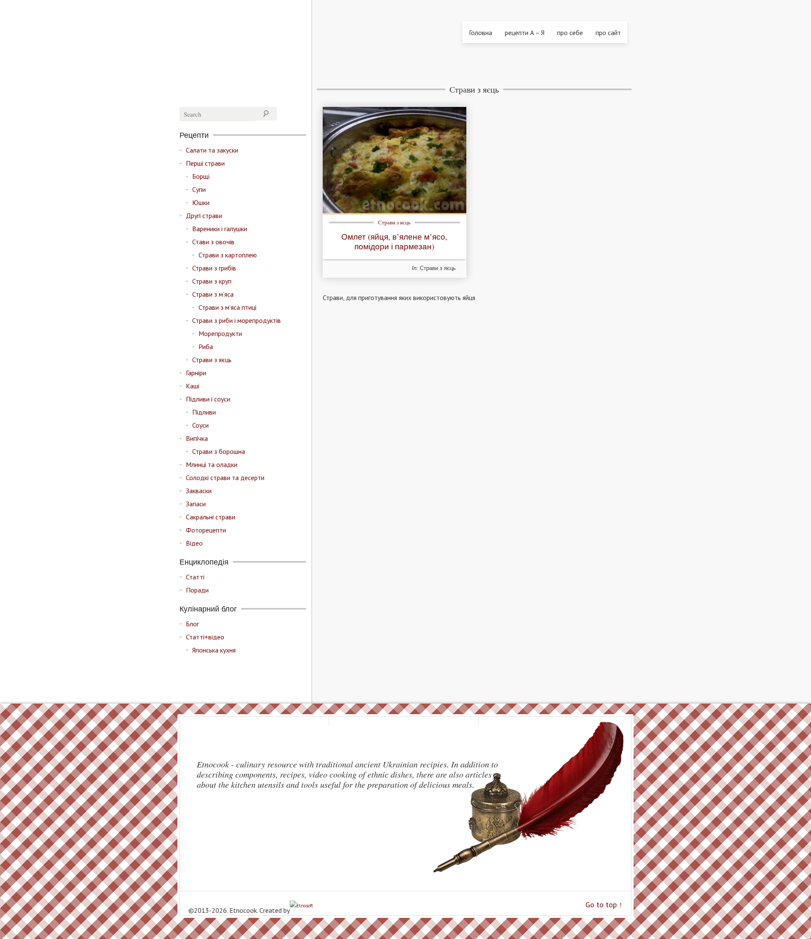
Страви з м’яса (213, 294)
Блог (192, 624)
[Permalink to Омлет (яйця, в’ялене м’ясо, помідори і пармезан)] (394, 212)
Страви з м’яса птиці (227, 307)
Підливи (204, 412)
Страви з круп (211, 281)
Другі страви (204, 215)
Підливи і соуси (208, 399)
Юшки (201, 202)
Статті (195, 577)
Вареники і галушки (219, 228)
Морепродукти (220, 333)
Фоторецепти (206, 530)
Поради (197, 590)
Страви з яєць (394, 222)
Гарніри (196, 373)
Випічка (197, 438)
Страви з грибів (214, 268)
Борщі (201, 176)
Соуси (200, 425)
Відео (194, 543)
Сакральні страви (210, 517)
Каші (192, 386)
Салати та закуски (212, 150)
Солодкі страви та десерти (225, 477)
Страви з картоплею (228, 255)
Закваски (199, 490)
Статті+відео (205, 637)
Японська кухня (214, 650)
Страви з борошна (218, 451)
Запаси (196, 504)
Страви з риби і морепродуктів (236, 320)
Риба (206, 346)
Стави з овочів (213, 241)
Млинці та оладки (211, 464)
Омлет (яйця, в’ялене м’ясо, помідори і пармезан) (394, 241)
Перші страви (205, 163)
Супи (199, 189)
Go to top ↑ (604, 904)
